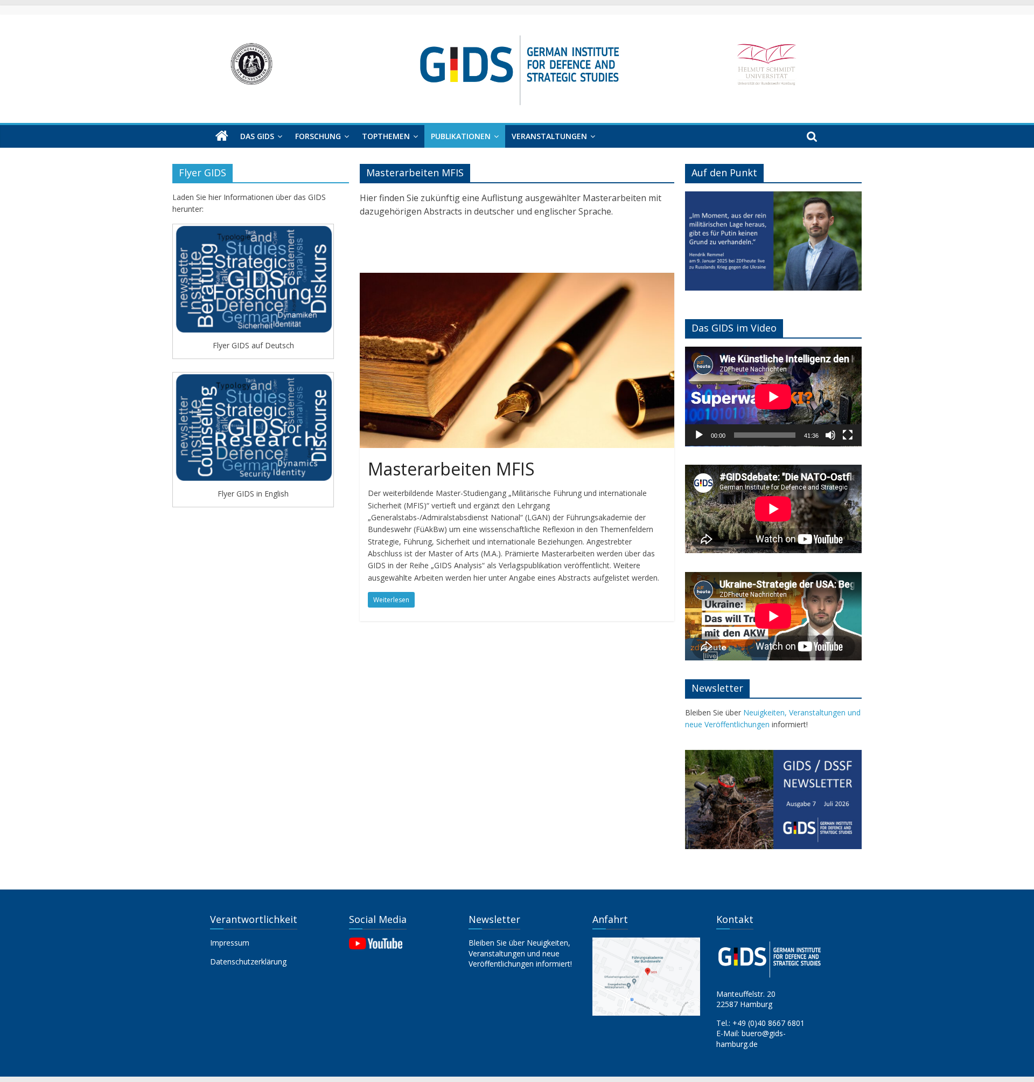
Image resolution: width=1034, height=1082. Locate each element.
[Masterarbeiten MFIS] (517, 279)
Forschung (318, 136)
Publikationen (461, 136)
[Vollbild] (847, 435)
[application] (773, 396)
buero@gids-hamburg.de (751, 1038)
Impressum (229, 943)
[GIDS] (222, 136)
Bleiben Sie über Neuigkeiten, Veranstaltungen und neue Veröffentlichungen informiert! (520, 953)
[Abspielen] (699, 435)
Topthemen (386, 136)
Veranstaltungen (549, 136)
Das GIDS (257, 136)
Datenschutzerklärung (248, 961)
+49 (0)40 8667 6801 (768, 1023)
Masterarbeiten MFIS (451, 468)
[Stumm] (830, 435)
